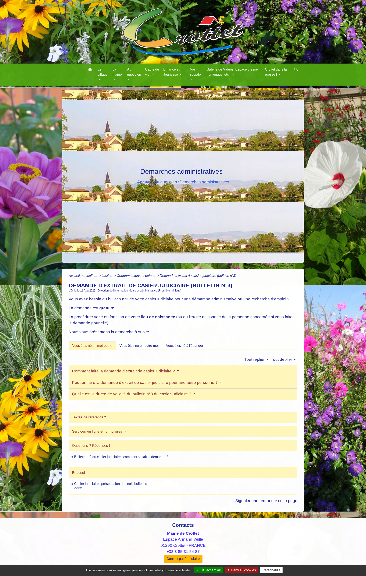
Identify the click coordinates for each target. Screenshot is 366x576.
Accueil (144, 182)
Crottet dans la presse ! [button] (276, 72)
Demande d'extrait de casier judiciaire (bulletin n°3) (198, 276)
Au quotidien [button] (134, 72)
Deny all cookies (243, 570)
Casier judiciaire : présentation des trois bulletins (110, 484)
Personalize (271, 570)
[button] (90, 70)
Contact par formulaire (183, 559)
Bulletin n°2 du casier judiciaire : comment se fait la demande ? (121, 457)
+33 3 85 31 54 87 (183, 551)
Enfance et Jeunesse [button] (171, 72)
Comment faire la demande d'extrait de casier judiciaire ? (124, 371)
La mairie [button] (117, 72)
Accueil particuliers (83, 276)
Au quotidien (165, 182)
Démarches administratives (204, 182)
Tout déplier (284, 359)
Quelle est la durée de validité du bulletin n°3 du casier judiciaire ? (132, 394)
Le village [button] (103, 72)
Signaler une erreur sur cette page (266, 500)
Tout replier (257, 359)
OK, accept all (210, 570)
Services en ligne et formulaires (97, 431)
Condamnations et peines (136, 276)
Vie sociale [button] (195, 72)
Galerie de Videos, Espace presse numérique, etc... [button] (232, 72)
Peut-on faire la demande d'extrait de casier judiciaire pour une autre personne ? (145, 382)
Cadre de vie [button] (152, 72)
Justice (107, 276)
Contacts (183, 525)
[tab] (92, 345)
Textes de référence (87, 417)
